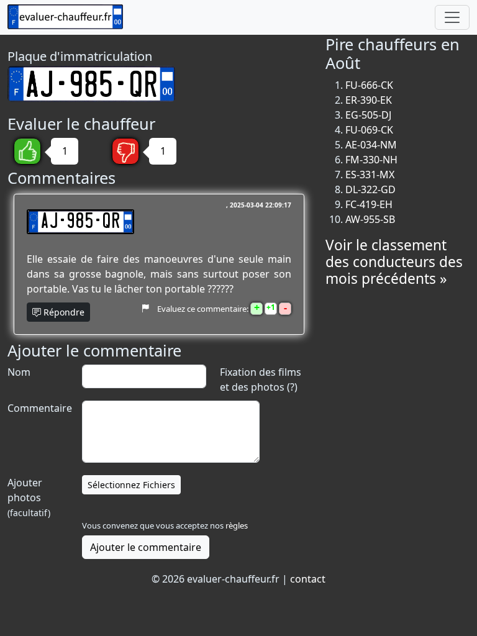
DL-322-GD (370, 189)
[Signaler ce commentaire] (145, 308)
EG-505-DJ (368, 115)
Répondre (62, 312)
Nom (18, 372)
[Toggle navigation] (452, 17)
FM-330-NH (371, 159)
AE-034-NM (371, 145)
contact (307, 579)
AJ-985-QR (80, 222)
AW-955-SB (370, 219)
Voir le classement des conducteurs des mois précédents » (394, 261)
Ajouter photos (28, 497)
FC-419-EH (369, 204)
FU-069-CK (369, 130)
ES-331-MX (369, 174)
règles (236, 525)
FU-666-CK (369, 85)
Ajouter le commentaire (145, 547)
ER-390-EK (368, 100)
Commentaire (38, 408)
